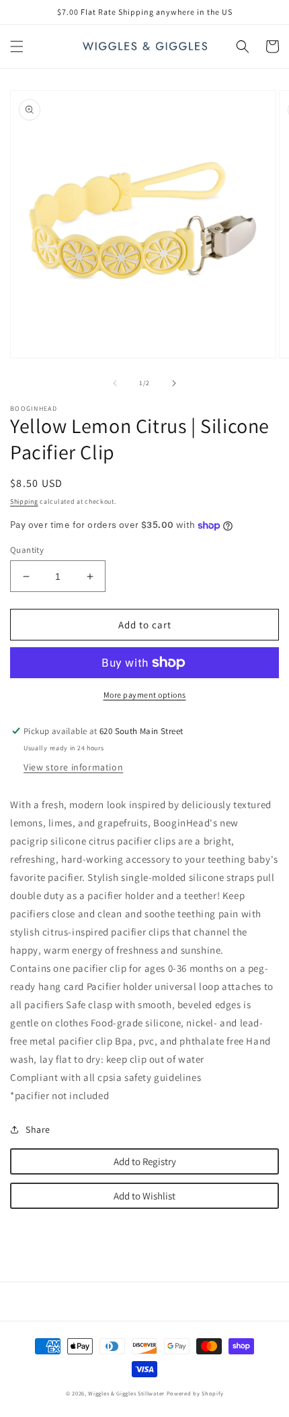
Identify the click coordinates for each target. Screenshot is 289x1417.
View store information (73, 767)
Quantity (27, 550)
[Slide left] (115, 383)
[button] (17, 46)
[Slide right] (174, 383)
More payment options (145, 695)
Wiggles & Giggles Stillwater (126, 1393)
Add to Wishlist (144, 1195)
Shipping (24, 501)
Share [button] (38, 1129)
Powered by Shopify (195, 1393)
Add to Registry (145, 1161)
